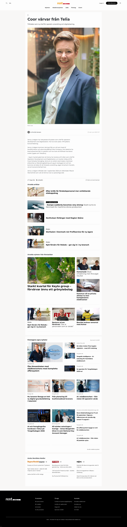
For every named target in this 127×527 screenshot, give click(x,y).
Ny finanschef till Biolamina (60, 476)
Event (80, 7)
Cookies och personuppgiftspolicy (63, 501)
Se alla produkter (39, 509)
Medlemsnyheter (58, 7)
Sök (10, 3)
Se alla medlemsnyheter (93, 449)
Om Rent (76, 509)
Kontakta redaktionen (79, 501)
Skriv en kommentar (93, 180)
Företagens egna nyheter (37, 340)
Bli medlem (38, 504)
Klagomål (57, 507)
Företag (73, 7)
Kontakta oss (77, 504)
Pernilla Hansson (36, 132)
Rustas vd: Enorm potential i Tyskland (38, 465)
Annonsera (38, 507)
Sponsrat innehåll (59, 509)
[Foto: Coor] (63, 76)
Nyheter (47, 7)
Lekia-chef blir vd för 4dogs (35, 474)
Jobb (67, 7)
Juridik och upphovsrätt (61, 504)
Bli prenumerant (39, 501)
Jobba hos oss (77, 507)
